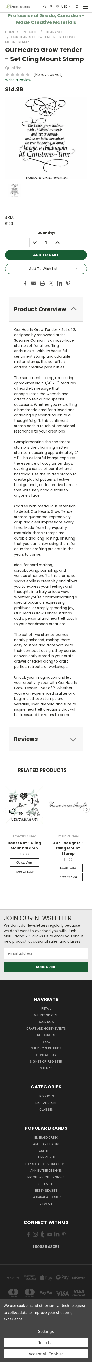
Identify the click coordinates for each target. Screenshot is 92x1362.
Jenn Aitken (46, 1157)
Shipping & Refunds (46, 1048)
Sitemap (46, 1068)
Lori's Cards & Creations (46, 1164)
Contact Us (46, 1055)
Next (86, 809)
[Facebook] (25, 283)
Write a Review (18, 80)
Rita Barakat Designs (46, 1197)
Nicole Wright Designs (46, 1177)
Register (55, 1061)
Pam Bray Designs (46, 1144)
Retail (46, 1008)
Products (46, 1096)
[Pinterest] (68, 283)
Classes (46, 1109)
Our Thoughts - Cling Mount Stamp (68, 848)
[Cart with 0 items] (76, 6)
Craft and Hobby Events (46, 1028)
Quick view (24, 862)
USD (64, 6)
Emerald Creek (46, 1137)
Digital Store (46, 1103)
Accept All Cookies (46, 1354)
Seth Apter (46, 1184)
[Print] (42, 283)
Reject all (46, 1342)
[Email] (33, 283)
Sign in (36, 1061)
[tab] (46, 309)
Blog (46, 1042)
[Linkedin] (59, 283)
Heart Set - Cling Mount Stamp (24, 845)
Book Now (46, 1022)
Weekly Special (46, 1015)
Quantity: (46, 232)
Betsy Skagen (46, 1190)
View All (46, 1204)
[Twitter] (50, 283)
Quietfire (46, 1151)
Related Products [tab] (42, 770)
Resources (46, 1035)
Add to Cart (24, 872)
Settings (46, 1331)
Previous (6, 809)
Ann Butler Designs (46, 1170)
